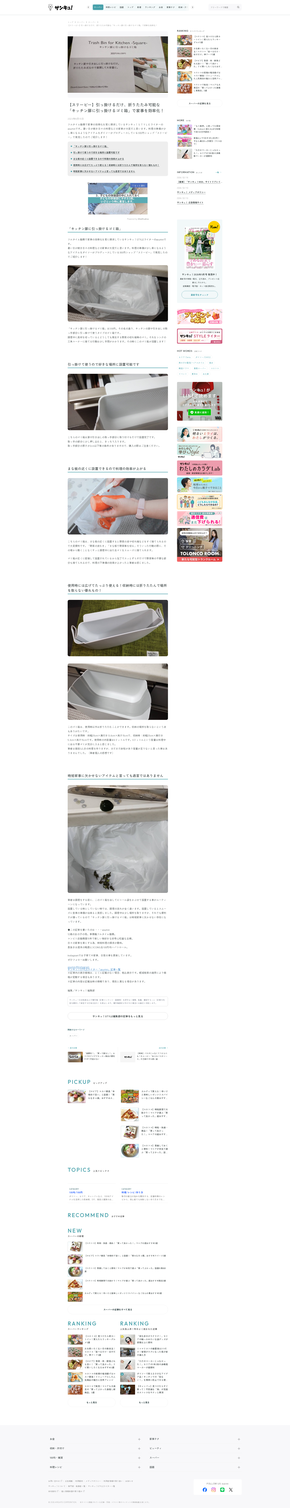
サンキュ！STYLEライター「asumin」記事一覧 (94, 969)
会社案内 (52, 1491)
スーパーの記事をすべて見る (117, 1309)
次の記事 (162, 1048)
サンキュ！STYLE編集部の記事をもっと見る (117, 1016)
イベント (183, 373)
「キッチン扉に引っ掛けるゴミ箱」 (91, 146)
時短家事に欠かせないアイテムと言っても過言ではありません (104, 171)
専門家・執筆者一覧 (76, 1486)
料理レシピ (111, 7)
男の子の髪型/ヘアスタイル (191, 362)
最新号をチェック (199, 294)
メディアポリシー (93, 1481)
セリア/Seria (185, 357)
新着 (139, 7)
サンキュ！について (57, 1486)
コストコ (215, 368)
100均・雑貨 (56, 1457)
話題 (122, 7)
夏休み (195, 373)
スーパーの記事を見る (200, 103)
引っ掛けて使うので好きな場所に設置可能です (96, 152)
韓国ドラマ (184, 368)
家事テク (171, 7)
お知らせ (129, 1481)
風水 (211, 362)
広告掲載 (69, 1481)
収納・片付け (184, 7)
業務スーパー (200, 368)
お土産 (206, 373)
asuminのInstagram (78, 967)
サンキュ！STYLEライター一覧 (101, 1486)
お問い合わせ (54, 1481)
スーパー (98, 7)
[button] (88, 7)
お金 (161, 7)
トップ (130, 7)
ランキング (150, 7)
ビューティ (156, 1448)
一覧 (217, 172)
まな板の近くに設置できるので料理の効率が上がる (98, 158)
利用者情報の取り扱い (113, 1481)
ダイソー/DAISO (203, 357)
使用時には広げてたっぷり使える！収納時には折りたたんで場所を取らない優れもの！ (116, 165)
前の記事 (73, 1048)
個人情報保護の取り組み (71, 1491)
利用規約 (79, 1481)
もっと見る (91, 1402)
